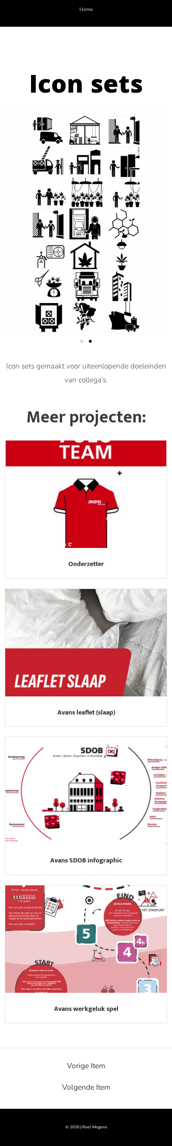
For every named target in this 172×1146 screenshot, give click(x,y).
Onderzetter (86, 563)
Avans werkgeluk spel (86, 1008)
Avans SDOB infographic (86, 860)
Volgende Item (86, 1087)
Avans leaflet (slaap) (86, 712)
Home (86, 9)
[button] (81, 341)
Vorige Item (86, 1066)
